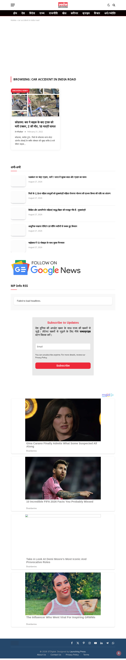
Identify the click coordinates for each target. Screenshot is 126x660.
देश (23, 13)
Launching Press (78, 651)
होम (15, 13)
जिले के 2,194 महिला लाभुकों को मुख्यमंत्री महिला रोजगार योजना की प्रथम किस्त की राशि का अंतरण (69, 193)
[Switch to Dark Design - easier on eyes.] (109, 5)
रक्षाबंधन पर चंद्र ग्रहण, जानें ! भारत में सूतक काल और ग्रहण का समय (57, 177)
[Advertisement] (63, 48)
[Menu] (13, 5)
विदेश (32, 13)
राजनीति (53, 13)
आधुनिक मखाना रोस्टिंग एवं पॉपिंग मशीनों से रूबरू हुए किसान (52, 226)
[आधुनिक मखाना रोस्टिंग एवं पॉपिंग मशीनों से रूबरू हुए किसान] (18, 230)
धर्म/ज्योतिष (110, 13)
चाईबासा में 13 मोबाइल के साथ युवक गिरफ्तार (46, 242)
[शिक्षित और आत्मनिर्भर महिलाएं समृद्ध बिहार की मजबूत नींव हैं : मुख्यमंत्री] (18, 214)
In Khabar (19, 131)
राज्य (42, 13)
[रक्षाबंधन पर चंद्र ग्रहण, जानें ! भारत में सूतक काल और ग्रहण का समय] (18, 181)
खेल (64, 13)
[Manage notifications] (118, 653)
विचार (97, 13)
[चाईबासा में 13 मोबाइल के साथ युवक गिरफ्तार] (18, 246)
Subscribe (63, 365)
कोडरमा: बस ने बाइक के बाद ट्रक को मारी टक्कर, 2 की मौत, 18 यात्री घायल (35, 124)
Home (13, 20)
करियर (74, 13)
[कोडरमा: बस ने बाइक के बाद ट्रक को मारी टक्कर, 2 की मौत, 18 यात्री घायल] (35, 102)
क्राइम (86, 13)
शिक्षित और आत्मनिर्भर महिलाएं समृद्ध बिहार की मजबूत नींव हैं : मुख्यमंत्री (57, 209)
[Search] (113, 5)
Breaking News (20, 90)
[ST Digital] (63, 5)
